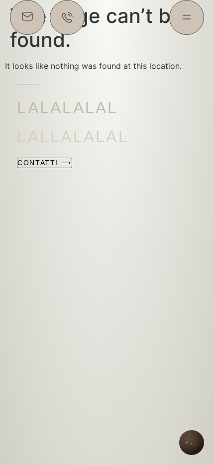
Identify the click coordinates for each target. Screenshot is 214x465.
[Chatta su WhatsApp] (67, 17)
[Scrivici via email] (27, 17)
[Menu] (186, 17)
